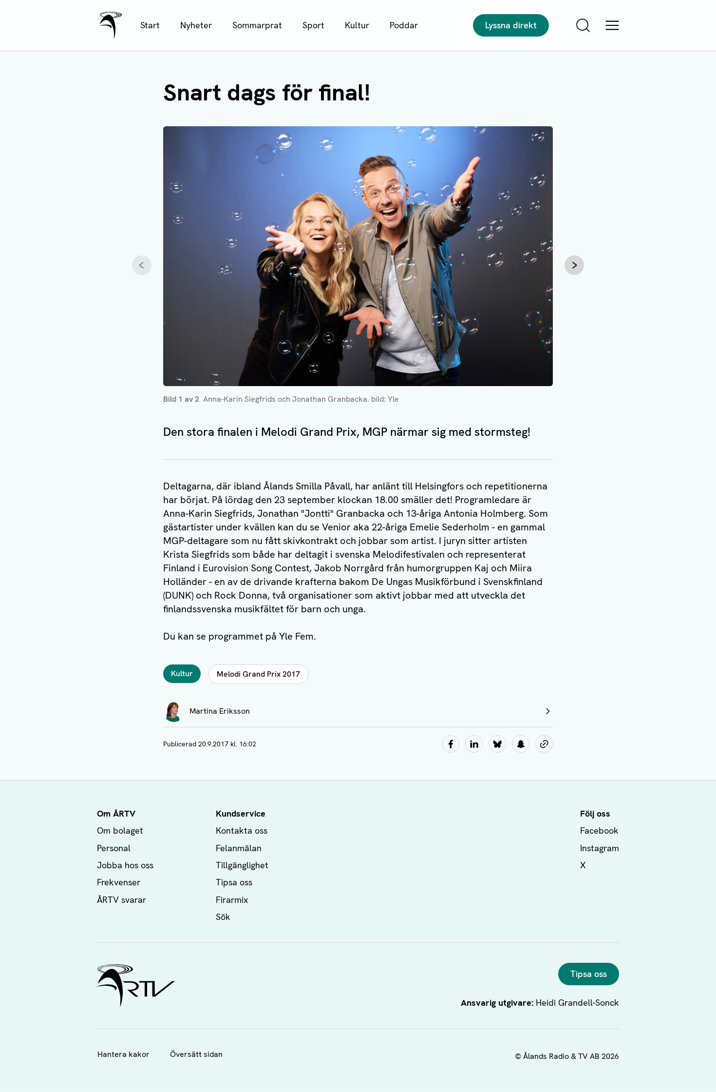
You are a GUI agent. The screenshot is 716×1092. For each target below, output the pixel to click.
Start (150, 25)
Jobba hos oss (125, 865)
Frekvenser (118, 882)
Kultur (357, 25)
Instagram (599, 848)
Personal (114, 848)
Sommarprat (257, 25)
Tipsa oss (234, 882)
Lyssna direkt (511, 25)
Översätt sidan (196, 1054)
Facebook (599, 830)
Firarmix (232, 899)
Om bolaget (120, 830)
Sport (313, 25)
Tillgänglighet (242, 865)
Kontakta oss (241, 830)
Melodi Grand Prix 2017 (258, 674)
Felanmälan (239, 848)
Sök (223, 916)
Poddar (404, 25)
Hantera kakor (123, 1054)
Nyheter (196, 25)
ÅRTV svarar (121, 899)
